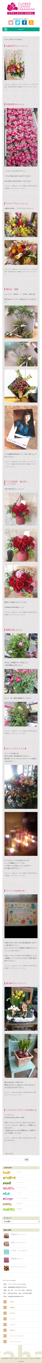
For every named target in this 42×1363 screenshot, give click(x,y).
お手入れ (12, 1313)
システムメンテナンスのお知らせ (21, 1110)
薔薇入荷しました (14, 630)
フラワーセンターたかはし (21, 8)
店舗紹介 (12, 1307)
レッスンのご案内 (22, 1198)
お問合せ (12, 1330)
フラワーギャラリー (24, 84)
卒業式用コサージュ (15, 104)
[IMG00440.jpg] (21, 1077)
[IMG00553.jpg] (21, 726)
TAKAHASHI (10, 1140)
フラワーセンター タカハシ (18, 188)
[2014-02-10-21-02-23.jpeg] (21, 855)
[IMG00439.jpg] (21, 1030)
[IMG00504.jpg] (21, 808)
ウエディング (21, 1177)
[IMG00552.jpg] (21, 693)
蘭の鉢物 (19, 1203)
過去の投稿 (8, 1153)
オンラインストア (15, 1341)
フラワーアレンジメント (17, 203)
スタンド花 (21, 461)
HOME (12, 1302)
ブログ (33, 84)
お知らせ (14, 84)
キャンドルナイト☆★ (16, 748)
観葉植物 (19, 1209)
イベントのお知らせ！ (16, 891)
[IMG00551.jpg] (21, 657)
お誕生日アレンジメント (17, 46)
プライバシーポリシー (17, 1336)
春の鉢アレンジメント (16, 983)
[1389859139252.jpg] (21, 937)
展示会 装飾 (12, 289)
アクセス (12, 1324)
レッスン (12, 1319)
